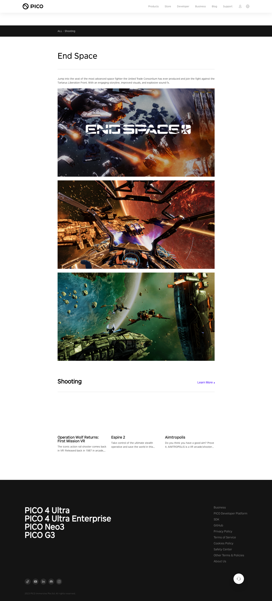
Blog (214, 6)
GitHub (218, 525)
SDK (216, 519)
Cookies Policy (223, 543)
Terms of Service (225, 537)
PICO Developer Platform (230, 513)
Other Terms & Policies (229, 555)
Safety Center (223, 549)
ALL (60, 31)
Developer (183, 6)
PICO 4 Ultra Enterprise (68, 518)
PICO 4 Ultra (47, 510)
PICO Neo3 (44, 526)
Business (200, 6)
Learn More (205, 382)
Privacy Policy (223, 531)
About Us (220, 561)
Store (168, 6)
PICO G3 (40, 534)
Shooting (70, 31)
